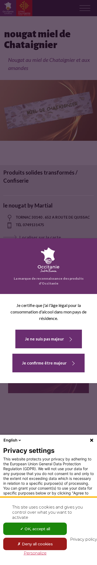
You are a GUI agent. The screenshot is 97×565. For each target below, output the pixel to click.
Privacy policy (83, 539)
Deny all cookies (37, 543)
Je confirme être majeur (44, 362)
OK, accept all (36, 528)
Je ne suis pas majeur (44, 338)
